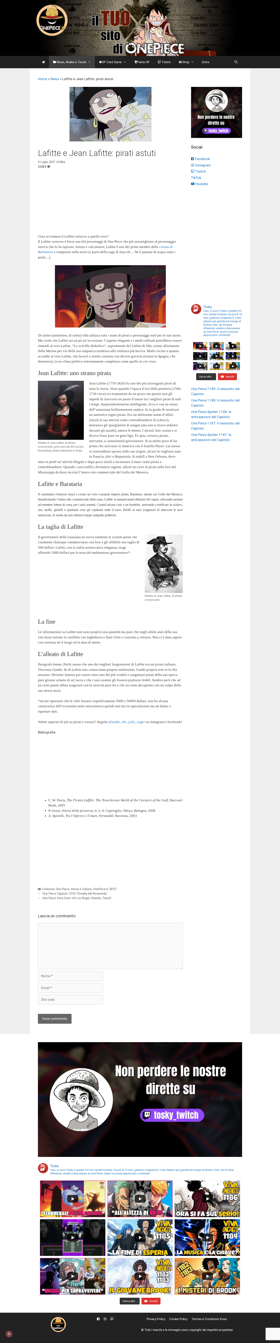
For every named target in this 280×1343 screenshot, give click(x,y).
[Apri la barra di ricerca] (236, 62)
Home (42, 79)
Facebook (202, 159)
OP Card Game (112, 62)
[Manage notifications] (9, 1334)
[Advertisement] (110, 205)
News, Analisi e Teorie (71, 62)
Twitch (166, 62)
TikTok (196, 178)
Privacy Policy (156, 1319)
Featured (48, 889)
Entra (205, 62)
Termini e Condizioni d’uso (209, 1319)
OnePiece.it (100, 889)
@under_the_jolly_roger (127, 722)
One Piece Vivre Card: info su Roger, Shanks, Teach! (76, 898)
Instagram (202, 165)
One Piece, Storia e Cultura (73, 889)
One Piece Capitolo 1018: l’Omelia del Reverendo (74, 893)
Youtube (201, 184)
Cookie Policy (178, 1319)
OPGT (113, 889)
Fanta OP (143, 62)
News (54, 79)
